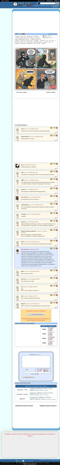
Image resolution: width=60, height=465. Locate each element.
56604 (44, 343)
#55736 (32, 394)
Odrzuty (31, 5)
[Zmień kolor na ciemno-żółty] (37, 3)
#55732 (51, 393)
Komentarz (35, 354)
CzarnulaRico (24, 197)
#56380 (37, 394)
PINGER (31, 461)
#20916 (48, 397)
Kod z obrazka (35, 374)
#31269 (43, 399)
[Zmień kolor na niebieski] (35, 3)
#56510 (51, 388)
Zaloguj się (56, 0)
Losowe (36, 5)
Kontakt (52, 5)
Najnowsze (55, 6)
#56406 (45, 393)
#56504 (45, 388)
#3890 (41, 397)
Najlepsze (25, 5)
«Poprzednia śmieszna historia (24, 405)
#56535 (42, 390)
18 (48, 37)
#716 (48, 399)
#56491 (33, 388)
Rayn (22, 164)
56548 (44, 334)
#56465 (39, 393)
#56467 (32, 390)
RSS (57, 5)
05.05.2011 (51, 34)
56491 (44, 338)
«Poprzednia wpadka (21, 92)
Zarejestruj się (49, 0)
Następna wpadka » (51, 92)
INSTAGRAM (19, 461)
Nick (27, 369)
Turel (22, 249)
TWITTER (25, 461)
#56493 (46, 390)
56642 (44, 329)
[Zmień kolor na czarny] (39, 3)
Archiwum (42, 5)
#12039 (34, 397)
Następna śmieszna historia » (48, 405)
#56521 (39, 388)
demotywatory (23, 462)
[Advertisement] (6, 233)
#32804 (53, 399)
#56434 (33, 393)
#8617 (38, 399)
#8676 (32, 399)
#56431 (42, 394)
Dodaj (47, 5)
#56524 (37, 390)
